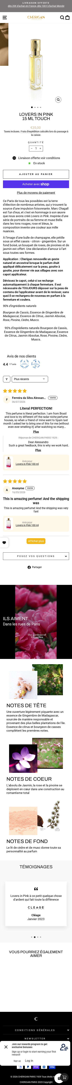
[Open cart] (64, 1077)
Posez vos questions (36, 556)
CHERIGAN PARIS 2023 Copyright (36, 1082)
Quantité (36, 142)
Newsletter (35, 1038)
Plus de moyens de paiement (36, 192)
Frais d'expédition (30, 131)
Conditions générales (35, 1030)
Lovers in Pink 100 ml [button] (27, 464)
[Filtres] (6, 379)
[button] (9, 462)
